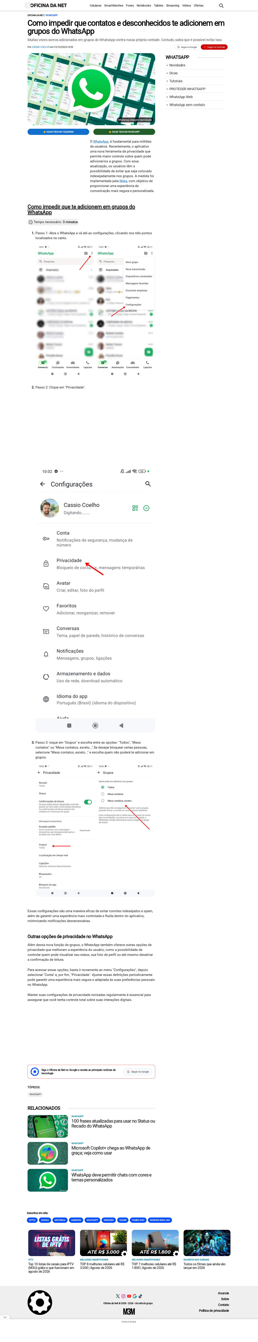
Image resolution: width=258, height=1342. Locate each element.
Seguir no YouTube (216, 47)
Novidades (177, 65)
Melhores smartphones (94, 1259)
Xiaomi (122, 1220)
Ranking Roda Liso (160, 1220)
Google (45, 1220)
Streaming (172, 5)
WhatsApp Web (181, 97)
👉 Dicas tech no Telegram (58, 131)
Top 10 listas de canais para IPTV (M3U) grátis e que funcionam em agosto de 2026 (51, 1267)
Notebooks (144, 5)
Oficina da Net (36, 15)
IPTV (30, 1259)
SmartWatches (113, 5)
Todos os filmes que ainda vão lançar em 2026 (204, 1266)
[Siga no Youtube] (129, 1296)
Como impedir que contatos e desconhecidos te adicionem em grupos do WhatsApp (126, 27)
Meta (123, 181)
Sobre (225, 1299)
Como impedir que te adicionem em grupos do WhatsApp (81, 209)
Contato (223, 1305)
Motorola (60, 1220)
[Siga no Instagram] (123, 1296)
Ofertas (199, 5)
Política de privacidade (214, 1310)
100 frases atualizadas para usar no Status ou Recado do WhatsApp (113, 1123)
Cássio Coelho (41, 47)
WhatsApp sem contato (187, 105)
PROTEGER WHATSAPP (187, 89)
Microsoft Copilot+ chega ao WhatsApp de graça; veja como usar (110, 1150)
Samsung (76, 1220)
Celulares (95, 5)
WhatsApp (52, 15)
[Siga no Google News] (135, 1296)
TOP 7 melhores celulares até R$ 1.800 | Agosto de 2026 (154, 1266)
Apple (32, 1220)
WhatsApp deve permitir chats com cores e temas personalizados (111, 1177)
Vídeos (186, 5)
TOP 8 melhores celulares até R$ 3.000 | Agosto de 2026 (102, 1266)
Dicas (173, 73)
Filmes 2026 (138, 1220)
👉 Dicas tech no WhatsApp (124, 131)
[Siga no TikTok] (140, 1296)
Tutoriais (176, 81)
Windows (109, 1220)
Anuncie (223, 1293)
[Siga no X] (118, 1296)
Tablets (158, 5)
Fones (130, 5)
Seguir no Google (189, 47)
